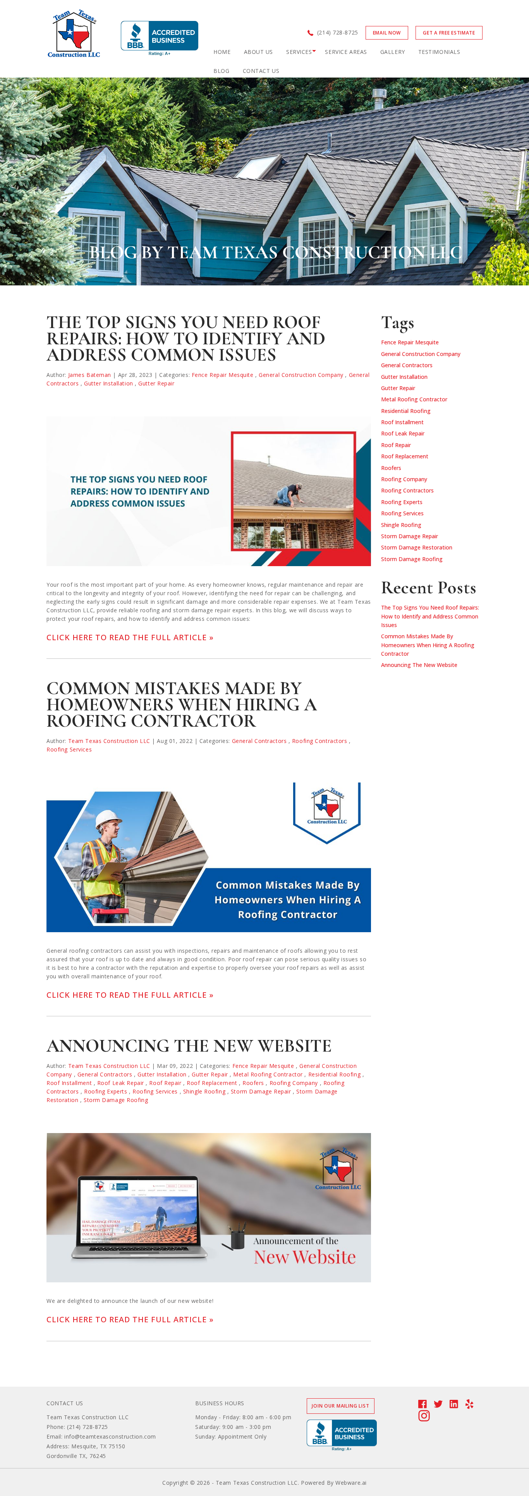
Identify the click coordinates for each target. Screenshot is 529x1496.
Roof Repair (165, 1083)
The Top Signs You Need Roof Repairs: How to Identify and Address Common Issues (185, 338)
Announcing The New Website (189, 1046)
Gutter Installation (108, 383)
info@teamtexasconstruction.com (110, 1436)
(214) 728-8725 (337, 32)
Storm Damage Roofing (116, 1100)
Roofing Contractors (319, 741)
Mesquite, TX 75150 (98, 1446)
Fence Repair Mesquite (223, 374)
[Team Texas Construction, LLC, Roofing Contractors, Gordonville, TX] (159, 38)
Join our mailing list (340, 1406)
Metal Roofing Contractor (267, 1074)
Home (221, 51)
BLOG (221, 70)
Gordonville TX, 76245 (76, 1456)
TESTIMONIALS (439, 51)
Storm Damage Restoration (416, 547)
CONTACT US (261, 70)
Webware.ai (351, 1482)
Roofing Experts (105, 1091)
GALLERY (392, 51)
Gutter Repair (156, 383)
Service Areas (346, 51)
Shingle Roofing (204, 1091)
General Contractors (259, 741)
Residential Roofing (334, 1074)
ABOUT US (258, 51)
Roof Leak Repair (120, 1083)
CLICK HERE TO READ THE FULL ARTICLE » (130, 637)
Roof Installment (69, 1083)
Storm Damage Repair (261, 1091)
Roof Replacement (212, 1083)
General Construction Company (301, 374)
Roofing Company (294, 1083)
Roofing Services (69, 749)
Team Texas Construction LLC (87, 1417)
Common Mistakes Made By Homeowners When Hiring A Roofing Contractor (181, 704)
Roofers (253, 1083)
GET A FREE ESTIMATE (449, 32)
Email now (387, 32)
